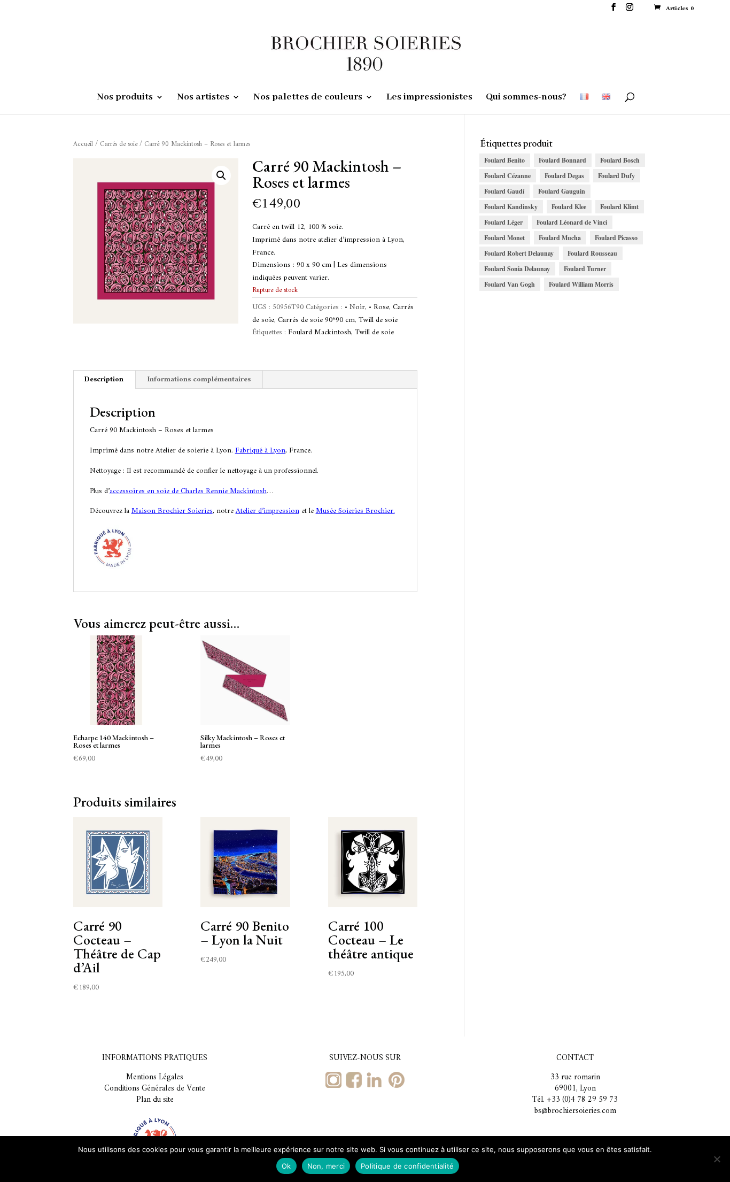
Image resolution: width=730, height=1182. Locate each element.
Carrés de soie (118, 144)
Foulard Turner (585, 268)
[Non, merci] (716, 1159)
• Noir (355, 307)
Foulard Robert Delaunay (519, 253)
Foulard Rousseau (592, 253)
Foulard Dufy (616, 175)
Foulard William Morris (581, 284)
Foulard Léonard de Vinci (572, 222)
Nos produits (125, 98)
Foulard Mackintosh (319, 332)
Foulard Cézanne (507, 175)
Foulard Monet (504, 237)
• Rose (379, 307)
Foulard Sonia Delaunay (517, 268)
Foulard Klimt (619, 206)
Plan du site (155, 1100)
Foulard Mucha (560, 237)
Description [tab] (103, 379)
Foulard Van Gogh (509, 284)
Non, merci (326, 1166)
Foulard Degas (564, 175)
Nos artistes (203, 98)
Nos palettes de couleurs (307, 98)
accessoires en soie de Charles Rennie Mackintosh (188, 491)
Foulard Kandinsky (511, 206)
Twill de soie (378, 320)
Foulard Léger (503, 222)
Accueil (83, 144)
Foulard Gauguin (561, 191)
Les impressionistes (429, 98)
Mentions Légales (154, 1077)
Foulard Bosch (620, 160)
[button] (221, 175)
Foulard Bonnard (562, 160)
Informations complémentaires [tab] (199, 379)
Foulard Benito (504, 160)
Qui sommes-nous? (526, 98)
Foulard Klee (569, 206)
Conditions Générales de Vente (154, 1088)
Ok (286, 1166)
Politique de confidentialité (407, 1166)
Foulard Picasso (616, 237)
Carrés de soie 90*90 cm (316, 320)
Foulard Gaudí (504, 191)
